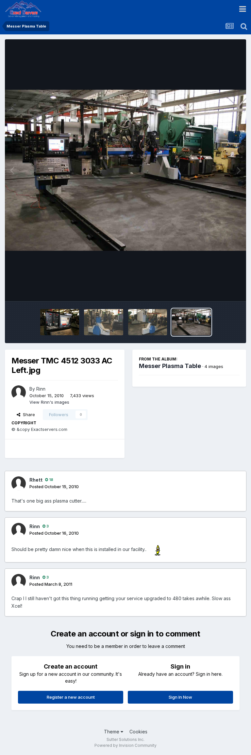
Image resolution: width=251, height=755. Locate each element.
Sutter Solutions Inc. (125, 739)
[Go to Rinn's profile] (18, 392)
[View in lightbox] (125, 170)
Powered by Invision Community (125, 745)
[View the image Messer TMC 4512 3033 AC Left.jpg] (191, 322)
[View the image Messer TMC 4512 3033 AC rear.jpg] (147, 322)
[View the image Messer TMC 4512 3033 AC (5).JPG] (59, 322)
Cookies (138, 731)
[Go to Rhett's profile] (18, 483)
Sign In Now (180, 697)
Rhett (35, 480)
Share (27, 414)
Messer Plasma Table (170, 365)
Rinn (40, 389)
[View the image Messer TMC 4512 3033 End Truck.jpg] (103, 322)
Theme (112, 731)
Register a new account (71, 697)
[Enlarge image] (158, 549)
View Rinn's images (49, 402)
